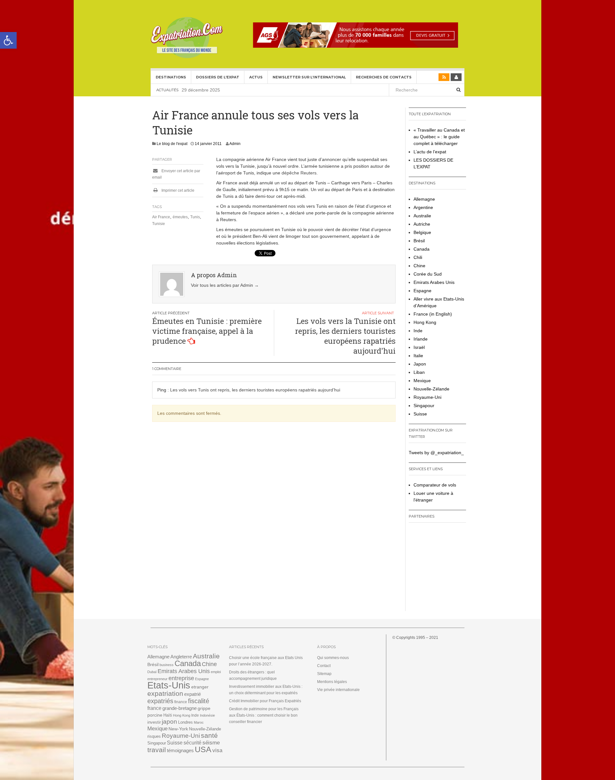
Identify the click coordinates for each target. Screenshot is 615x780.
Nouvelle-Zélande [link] (431, 388)
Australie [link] (422, 215)
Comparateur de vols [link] (435, 484)
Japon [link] (420, 363)
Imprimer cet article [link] (177, 190)
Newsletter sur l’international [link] (309, 77)
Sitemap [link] (324, 673)
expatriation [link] (165, 693)
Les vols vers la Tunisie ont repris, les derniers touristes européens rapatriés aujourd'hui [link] (345, 336)
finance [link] (180, 702)
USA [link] (203, 749)
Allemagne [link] (424, 199)
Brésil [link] (419, 240)
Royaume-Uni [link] (427, 397)
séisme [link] (211, 743)
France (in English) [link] (433, 314)
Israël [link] (419, 347)
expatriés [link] (160, 700)
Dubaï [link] (152, 672)
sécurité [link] (192, 742)
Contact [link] (324, 665)
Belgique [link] (422, 232)
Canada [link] (422, 249)
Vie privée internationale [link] (338, 690)
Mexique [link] (422, 380)
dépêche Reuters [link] (299, 172)
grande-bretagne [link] (179, 708)
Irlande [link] (421, 339)
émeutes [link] (180, 217)
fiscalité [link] (198, 700)
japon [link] (169, 721)
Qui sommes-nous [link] (333, 657)
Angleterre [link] (181, 656)
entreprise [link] (181, 678)
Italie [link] (418, 355)
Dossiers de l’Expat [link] (217, 77)
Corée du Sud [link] (428, 274)
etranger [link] (200, 686)
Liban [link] (419, 372)
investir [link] (154, 722)
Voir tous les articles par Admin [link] (225, 285)
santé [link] (209, 735)
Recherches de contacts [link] (384, 77)
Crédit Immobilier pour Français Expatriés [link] (265, 701)
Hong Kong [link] (425, 322)
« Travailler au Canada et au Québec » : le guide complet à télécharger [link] (439, 136)
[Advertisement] (449, 569)
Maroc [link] (199, 722)
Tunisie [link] (158, 223)
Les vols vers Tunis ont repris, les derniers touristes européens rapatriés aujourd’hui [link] (255, 389)
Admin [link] (235, 143)
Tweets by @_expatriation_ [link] (436, 452)
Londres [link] (185, 722)
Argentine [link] (423, 207)
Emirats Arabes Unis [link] (434, 282)
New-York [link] (178, 729)
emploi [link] (216, 672)
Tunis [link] (195, 217)
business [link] (167, 665)
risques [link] (154, 736)
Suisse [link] (420, 413)
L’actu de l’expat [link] (430, 151)
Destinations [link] (171, 77)
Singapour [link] (424, 405)
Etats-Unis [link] (168, 685)
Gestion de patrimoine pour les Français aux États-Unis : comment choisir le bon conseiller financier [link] (264, 715)
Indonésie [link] (207, 715)
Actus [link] (256, 77)
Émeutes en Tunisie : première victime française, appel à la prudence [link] (207, 331)
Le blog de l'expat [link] (172, 143)
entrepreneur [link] (157, 679)
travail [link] (156, 749)
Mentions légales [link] (332, 681)
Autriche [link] (422, 224)
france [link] (154, 708)
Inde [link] (418, 330)
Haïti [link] (167, 715)
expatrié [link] (192, 694)
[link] (8, 40)
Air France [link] (161, 217)
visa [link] (217, 750)
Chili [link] (418, 257)
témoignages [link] (180, 750)
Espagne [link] (422, 290)
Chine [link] (419, 265)
